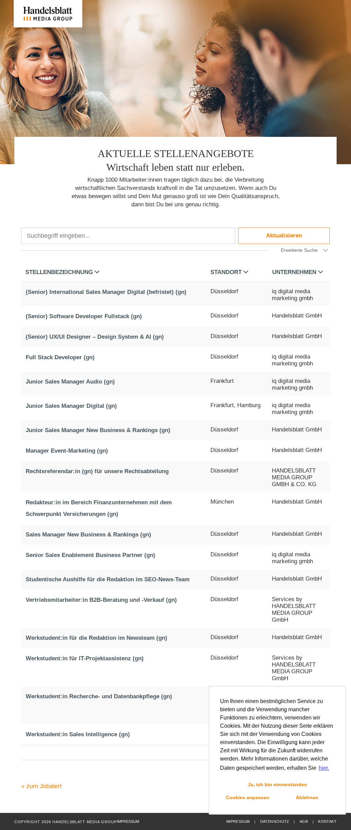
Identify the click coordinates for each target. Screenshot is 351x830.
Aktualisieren (284, 235)
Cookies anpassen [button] (247, 797)
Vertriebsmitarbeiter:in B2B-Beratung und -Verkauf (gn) (101, 600)
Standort (226, 272)
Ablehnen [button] (307, 797)
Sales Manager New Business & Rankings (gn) (88, 534)
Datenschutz (274, 821)
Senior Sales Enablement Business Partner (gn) (90, 555)
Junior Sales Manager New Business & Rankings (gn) (98, 430)
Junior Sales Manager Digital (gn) (71, 406)
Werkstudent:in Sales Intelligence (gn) (78, 734)
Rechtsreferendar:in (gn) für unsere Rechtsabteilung (97, 471)
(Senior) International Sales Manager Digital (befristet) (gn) (106, 292)
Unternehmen (294, 272)
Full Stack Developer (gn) (60, 357)
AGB (304, 821)
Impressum (238, 821)
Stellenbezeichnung (59, 272)
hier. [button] (324, 768)
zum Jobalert (44, 786)
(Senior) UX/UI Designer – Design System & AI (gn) (95, 337)
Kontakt (327, 821)
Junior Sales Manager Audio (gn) (70, 381)
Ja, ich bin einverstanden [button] (277, 784)
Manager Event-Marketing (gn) (67, 451)
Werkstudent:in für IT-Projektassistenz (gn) (85, 658)
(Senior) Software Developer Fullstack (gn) (84, 316)
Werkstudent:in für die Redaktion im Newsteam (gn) (96, 638)
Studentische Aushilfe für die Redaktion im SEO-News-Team (108, 579)
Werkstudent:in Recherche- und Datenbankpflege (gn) (99, 696)
